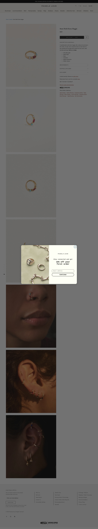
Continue (63, 274)
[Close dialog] (75, 247)
